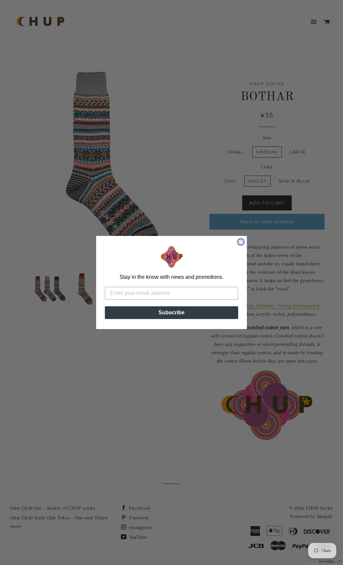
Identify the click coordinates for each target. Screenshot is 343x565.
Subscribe (171, 312)
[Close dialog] (240, 242)
